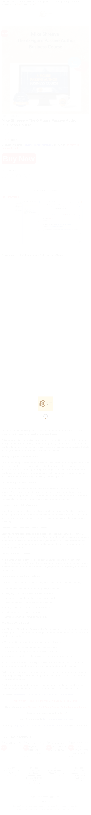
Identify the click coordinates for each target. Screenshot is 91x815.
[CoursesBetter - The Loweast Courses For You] (45, 403)
